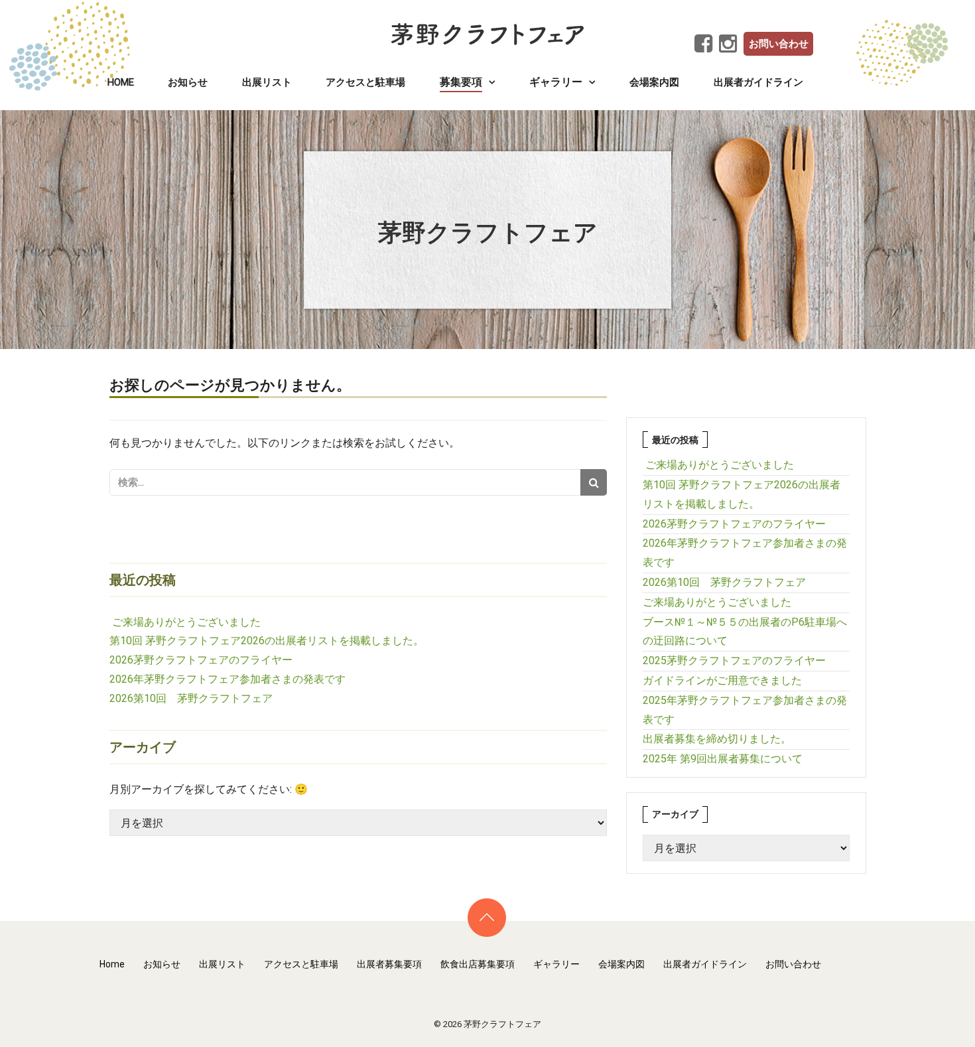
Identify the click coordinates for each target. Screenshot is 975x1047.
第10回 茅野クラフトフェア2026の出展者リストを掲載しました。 (266, 640)
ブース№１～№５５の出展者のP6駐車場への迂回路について (745, 632)
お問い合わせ (779, 44)
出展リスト (267, 82)
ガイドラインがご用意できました (722, 680)
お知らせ (188, 82)
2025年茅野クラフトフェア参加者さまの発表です (745, 710)
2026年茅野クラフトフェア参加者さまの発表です (227, 679)
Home (120, 82)
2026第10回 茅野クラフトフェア (191, 698)
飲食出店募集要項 (477, 964)
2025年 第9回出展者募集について (723, 758)
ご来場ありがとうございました (186, 622)
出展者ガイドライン (758, 82)
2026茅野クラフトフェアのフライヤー (200, 660)
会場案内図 (654, 82)
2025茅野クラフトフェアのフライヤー (734, 660)
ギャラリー (556, 964)
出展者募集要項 (389, 964)
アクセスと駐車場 (365, 82)
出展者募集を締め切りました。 (717, 739)
